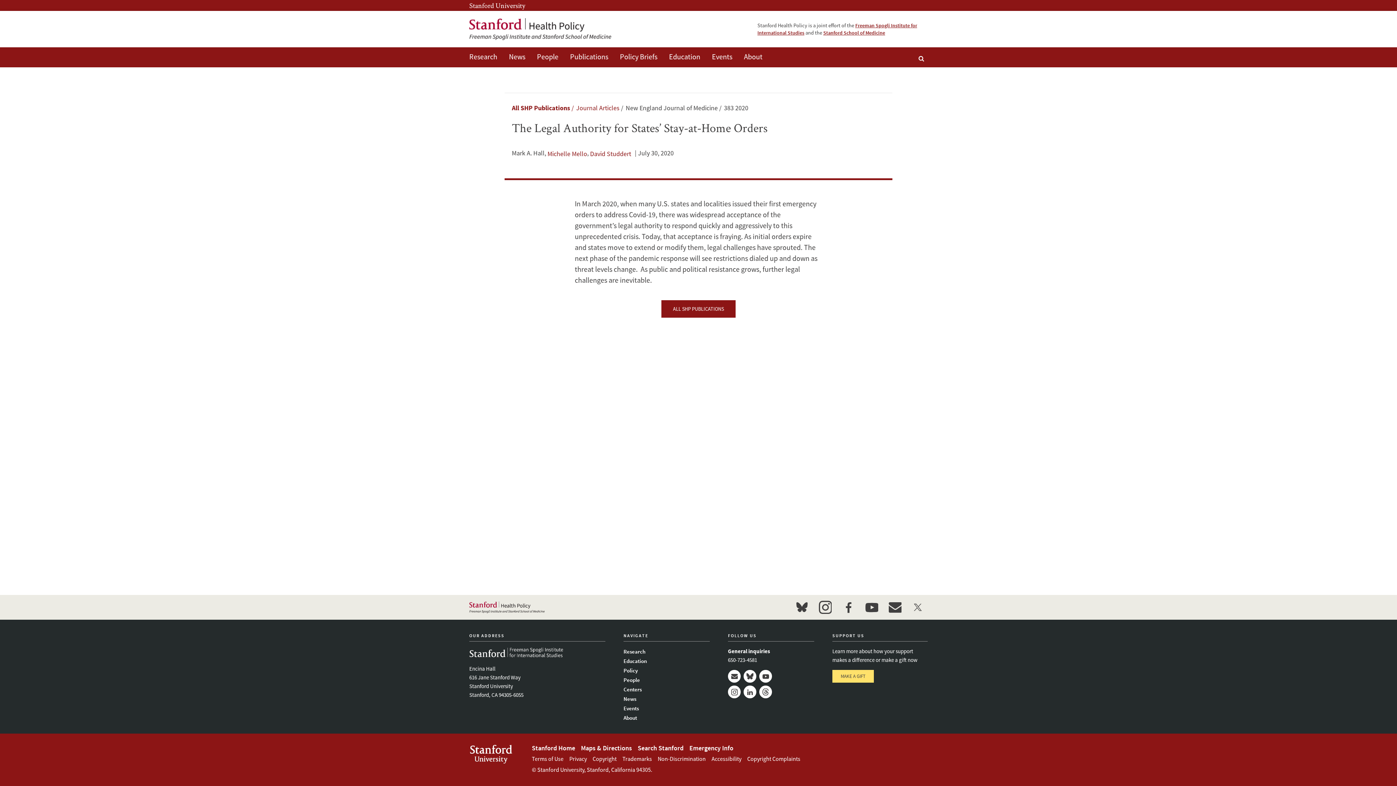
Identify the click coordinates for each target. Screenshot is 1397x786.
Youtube (765, 676)
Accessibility (726, 758)
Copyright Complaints (773, 758)
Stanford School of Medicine (854, 32)
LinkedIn (750, 692)
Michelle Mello (567, 154)
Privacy (578, 758)
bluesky (801, 607)
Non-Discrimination (682, 758)
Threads (765, 692)
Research (483, 56)
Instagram (734, 692)
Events (722, 56)
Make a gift (853, 676)
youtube (871, 607)
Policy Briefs (638, 56)
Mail (734, 676)
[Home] (540, 29)
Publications (589, 56)
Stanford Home (553, 748)
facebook (848, 607)
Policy (631, 670)
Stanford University (497, 5)
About (753, 56)
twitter (918, 607)
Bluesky (750, 676)
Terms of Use (548, 758)
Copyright (605, 758)
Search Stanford (661, 748)
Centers (633, 689)
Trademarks (637, 758)
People (547, 56)
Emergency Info (711, 748)
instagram (825, 607)
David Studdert (610, 154)
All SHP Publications (541, 108)
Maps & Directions (606, 748)
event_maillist (895, 607)
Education (684, 56)
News (517, 56)
